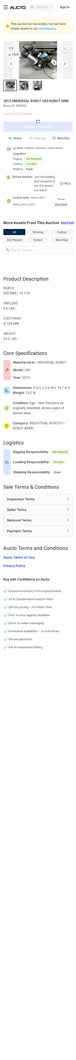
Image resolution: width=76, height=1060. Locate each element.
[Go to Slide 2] (23, 85)
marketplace (47, 28)
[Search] (32, 7)
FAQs (67, 183)
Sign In (64, 7)
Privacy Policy (14, 566)
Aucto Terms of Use (19, 557)
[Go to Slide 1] (10, 85)
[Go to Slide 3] (37, 85)
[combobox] (45, 7)
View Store (61, 204)
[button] (38, 60)
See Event (67, 222)
